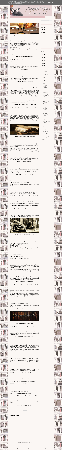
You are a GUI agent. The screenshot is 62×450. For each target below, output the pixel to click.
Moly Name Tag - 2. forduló (46, 124)
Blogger (45, 448)
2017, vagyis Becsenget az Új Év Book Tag (46, 136)
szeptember (45, 72)
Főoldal (24, 438)
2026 (43, 52)
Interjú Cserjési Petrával (45, 120)
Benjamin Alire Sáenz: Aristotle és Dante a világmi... (46, 93)
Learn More (48, 2)
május (44, 78)
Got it (53, 2)
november (44, 69)
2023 (43, 57)
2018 (43, 65)
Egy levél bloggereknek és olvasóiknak (46, 87)
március (44, 82)
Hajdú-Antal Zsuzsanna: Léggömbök (45, 98)
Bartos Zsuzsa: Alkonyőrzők (45, 107)
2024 (43, 56)
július (44, 75)
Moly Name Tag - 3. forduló (46, 111)
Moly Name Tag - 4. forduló (46, 104)
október (44, 71)
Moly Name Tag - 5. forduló (46, 90)
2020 (43, 62)
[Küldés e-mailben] (23, 410)
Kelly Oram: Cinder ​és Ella (46, 96)
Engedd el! (44, 126)
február (44, 83)
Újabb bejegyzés (13, 438)
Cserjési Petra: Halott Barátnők (46, 122)
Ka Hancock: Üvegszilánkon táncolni (45, 128)
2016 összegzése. (45, 131)
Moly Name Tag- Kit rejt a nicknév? (15, 45)
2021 (43, 60)
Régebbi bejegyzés (36, 438)
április (44, 80)
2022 (43, 59)
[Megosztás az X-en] (24, 410)
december (44, 68)
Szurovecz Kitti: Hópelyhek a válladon (45, 114)
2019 (43, 63)
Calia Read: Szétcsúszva (45, 109)
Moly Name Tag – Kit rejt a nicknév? (46, 133)
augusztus (45, 74)
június (44, 77)
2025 (43, 54)
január (44, 85)
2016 (43, 139)
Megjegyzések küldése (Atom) (27, 442)
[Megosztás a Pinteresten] (26, 410)
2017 (43, 66)
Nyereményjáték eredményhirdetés (46, 117)
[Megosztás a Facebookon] (25, 410)
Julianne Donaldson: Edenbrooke (46, 102)
